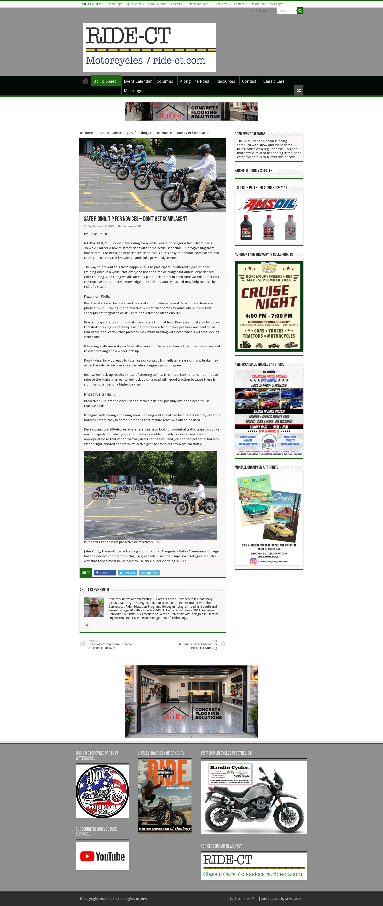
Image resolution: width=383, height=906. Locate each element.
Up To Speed (134, 4)
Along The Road (198, 4)
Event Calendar (157, 4)
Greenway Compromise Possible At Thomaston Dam (110, 645)
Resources (221, 4)
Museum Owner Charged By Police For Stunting (198, 645)
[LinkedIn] (264, 11)
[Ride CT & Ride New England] (149, 46)
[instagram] (273, 11)
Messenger (276, 4)
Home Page (115, 4)
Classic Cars (258, 4)
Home (88, 133)
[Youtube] (269, 11)
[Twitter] (260, 11)
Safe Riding (119, 133)
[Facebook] (256, 11)
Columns (176, 4)
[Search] (300, 10)
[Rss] (252, 11)
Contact (239, 4)
